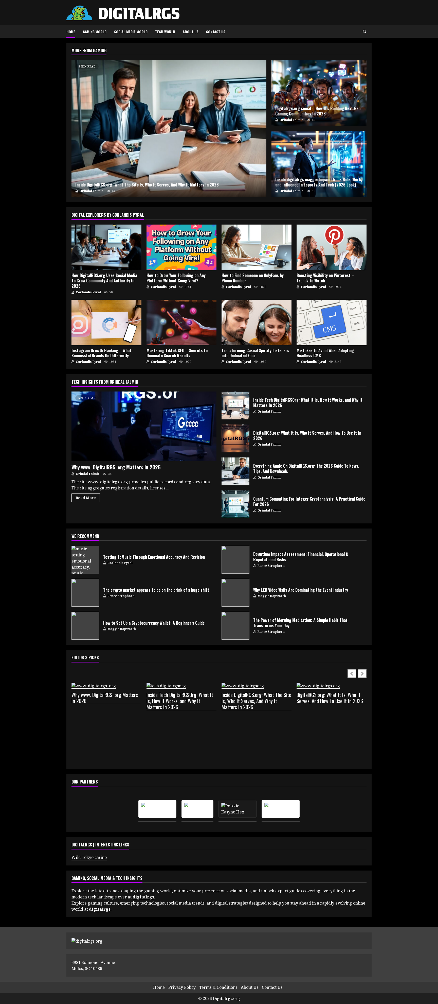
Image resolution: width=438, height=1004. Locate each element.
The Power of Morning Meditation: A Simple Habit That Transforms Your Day (235, 626)
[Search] (364, 31)
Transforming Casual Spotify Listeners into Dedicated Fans (256, 322)
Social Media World (131, 31)
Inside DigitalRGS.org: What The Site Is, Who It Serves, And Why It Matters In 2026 (168, 128)
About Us (190, 31)
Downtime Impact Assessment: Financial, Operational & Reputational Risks (235, 560)
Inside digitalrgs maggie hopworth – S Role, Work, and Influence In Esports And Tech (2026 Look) (319, 164)
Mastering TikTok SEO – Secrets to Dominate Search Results (181, 322)
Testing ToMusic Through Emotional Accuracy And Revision (85, 560)
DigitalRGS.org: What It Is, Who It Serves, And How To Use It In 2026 (235, 438)
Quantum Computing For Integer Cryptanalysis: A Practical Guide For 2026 (235, 504)
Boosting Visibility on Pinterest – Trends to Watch (332, 247)
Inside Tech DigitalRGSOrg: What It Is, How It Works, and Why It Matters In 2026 (235, 405)
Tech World (165, 31)
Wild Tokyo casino (89, 857)
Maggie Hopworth (271, 596)
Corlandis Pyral (88, 292)
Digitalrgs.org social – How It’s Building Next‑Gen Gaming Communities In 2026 (319, 93)
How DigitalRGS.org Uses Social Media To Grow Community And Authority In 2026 (106, 247)
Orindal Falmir (91, 191)
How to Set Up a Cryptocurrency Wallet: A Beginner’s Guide (85, 626)
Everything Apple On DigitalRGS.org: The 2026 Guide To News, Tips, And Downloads (235, 471)
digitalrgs (100, 909)
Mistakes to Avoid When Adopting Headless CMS (332, 322)
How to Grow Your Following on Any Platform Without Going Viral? (181, 247)
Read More (86, 497)
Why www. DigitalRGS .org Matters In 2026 (143, 426)
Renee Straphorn (271, 566)
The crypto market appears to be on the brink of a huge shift (85, 593)
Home (70, 31)
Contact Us (215, 31)
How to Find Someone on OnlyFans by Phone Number (256, 247)
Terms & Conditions (218, 987)
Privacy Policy (182, 987)
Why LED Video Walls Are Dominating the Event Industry (235, 593)
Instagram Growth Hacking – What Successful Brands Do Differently (106, 322)
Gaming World (94, 31)
